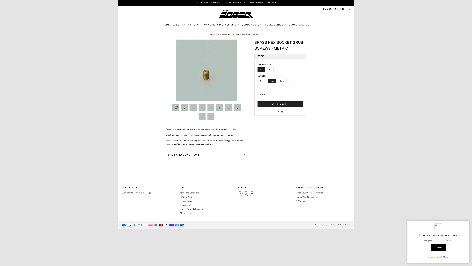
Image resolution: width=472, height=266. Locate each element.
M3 (261, 69)
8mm (262, 86)
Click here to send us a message (136, 192)
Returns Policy (186, 197)
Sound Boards (299, 25)
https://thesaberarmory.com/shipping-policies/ (192, 144)
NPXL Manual (302, 201)
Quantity (261, 94)
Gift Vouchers (186, 213)
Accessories (274, 25)
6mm (292, 81)
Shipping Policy (186, 205)
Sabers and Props (186, 25)
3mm (262, 81)
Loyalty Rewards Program (191, 209)
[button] (175, 107)
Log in (327, 9)
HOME (166, 25)
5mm (282, 81)
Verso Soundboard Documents (309, 192)
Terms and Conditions (189, 192)
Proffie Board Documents (307, 197)
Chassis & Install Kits (220, 25)
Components (251, 25)
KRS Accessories (223, 34)
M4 (270, 69)
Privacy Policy (186, 201)
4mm (272, 81)
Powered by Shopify (322, 225)
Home (211, 34)
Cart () (340, 9)
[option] (206, 70)
